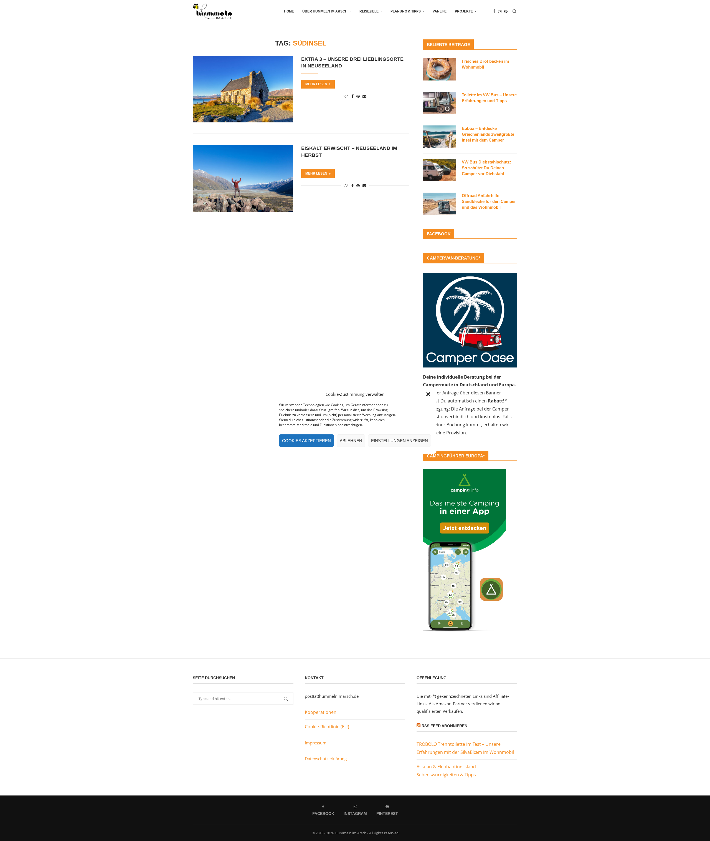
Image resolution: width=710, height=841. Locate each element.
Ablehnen (351, 440)
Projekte (464, 11)
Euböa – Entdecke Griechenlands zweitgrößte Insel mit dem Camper (488, 134)
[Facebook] (494, 11)
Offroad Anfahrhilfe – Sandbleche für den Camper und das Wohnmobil (489, 201)
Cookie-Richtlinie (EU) (327, 727)
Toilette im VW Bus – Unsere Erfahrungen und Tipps (489, 97)
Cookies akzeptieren (306, 440)
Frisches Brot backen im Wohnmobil (485, 64)
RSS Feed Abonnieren (444, 726)
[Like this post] (346, 96)
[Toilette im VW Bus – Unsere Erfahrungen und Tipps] (439, 103)
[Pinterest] (506, 11)
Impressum (315, 743)
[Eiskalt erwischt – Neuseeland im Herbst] (243, 178)
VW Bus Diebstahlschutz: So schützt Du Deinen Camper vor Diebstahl (486, 168)
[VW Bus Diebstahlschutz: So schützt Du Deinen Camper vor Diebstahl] (439, 170)
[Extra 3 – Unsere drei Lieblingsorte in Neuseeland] (243, 89)
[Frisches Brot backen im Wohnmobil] (439, 69)
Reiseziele (369, 11)
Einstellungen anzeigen (399, 440)
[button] (428, 394)
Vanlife (440, 11)
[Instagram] (499, 11)
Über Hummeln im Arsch (325, 11)
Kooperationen (320, 712)
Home (289, 11)
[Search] (514, 11)
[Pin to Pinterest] (358, 96)
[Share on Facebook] (352, 96)
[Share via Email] (364, 96)
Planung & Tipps (405, 11)
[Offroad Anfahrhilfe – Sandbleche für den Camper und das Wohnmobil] (439, 204)
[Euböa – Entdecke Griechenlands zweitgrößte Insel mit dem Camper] (439, 136)
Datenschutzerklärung (326, 758)
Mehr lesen (316, 84)
